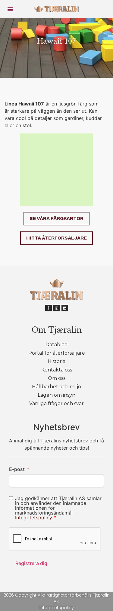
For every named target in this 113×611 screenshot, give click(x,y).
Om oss (56, 378)
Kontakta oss (56, 370)
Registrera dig (31, 563)
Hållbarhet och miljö (56, 387)
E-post (17, 469)
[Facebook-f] (48, 308)
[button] (10, 9)
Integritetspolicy (34, 518)
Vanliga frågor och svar (56, 403)
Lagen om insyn (56, 395)
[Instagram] (56, 308)
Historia (56, 361)
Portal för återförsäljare (56, 353)
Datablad (57, 344)
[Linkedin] (64, 308)
